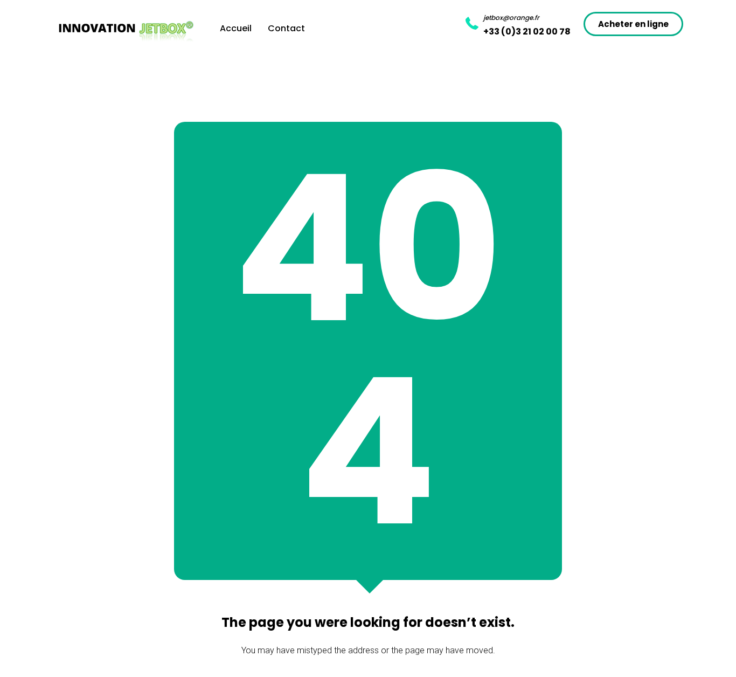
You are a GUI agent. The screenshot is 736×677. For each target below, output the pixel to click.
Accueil (236, 28)
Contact (286, 28)
